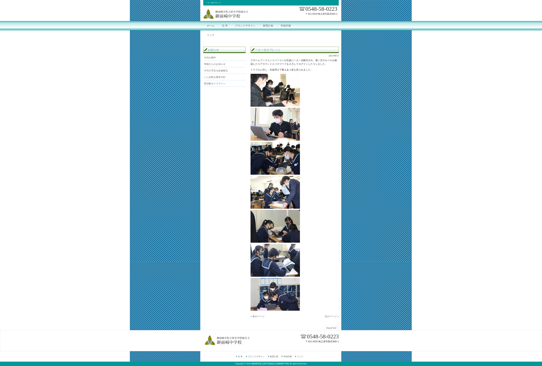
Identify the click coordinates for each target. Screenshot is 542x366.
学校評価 (287, 356)
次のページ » (332, 316)
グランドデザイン (256, 356)
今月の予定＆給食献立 (216, 70)
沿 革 (240, 356)
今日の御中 (210, 57)
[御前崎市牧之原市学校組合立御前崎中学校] (225, 18)
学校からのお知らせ (215, 64)
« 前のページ (258, 316)
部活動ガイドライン (215, 83)
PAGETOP (331, 328)
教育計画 (274, 356)
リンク (300, 356)
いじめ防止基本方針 (215, 77)
